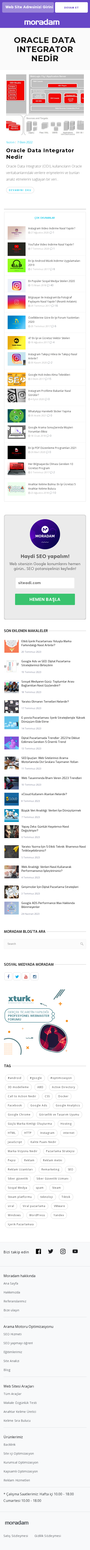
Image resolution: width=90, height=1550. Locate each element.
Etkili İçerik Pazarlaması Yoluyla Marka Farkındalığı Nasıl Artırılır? (46, 643)
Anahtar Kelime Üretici (19, 1412)
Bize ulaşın (11, 1310)
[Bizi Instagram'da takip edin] (63, 1251)
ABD (40, 1087)
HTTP (28, 1133)
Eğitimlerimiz (12, 1352)
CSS (47, 1096)
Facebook (15, 1105)
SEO (70, 1169)
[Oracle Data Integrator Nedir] (45, 104)
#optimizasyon (61, 1078)
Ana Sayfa (10, 1283)
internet (68, 1133)
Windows (14, 1215)
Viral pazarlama (34, 1206)
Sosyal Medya (17, 1188)
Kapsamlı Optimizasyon (20, 1471)
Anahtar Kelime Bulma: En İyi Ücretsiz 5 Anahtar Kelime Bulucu (52, 486)
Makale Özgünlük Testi (20, 1403)
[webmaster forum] (36, 1022)
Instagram (47, 1133)
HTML (12, 1133)
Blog (6, 1370)
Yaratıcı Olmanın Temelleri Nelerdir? (45, 701)
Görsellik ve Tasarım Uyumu (59, 1114)
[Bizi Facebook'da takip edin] (38, 1251)
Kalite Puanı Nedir (43, 1142)
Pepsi (12, 1160)
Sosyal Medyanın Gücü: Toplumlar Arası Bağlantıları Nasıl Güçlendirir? (47, 683)
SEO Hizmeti (12, 1334)
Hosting (66, 1124)
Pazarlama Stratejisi (60, 1151)
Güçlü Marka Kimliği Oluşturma (30, 1124)
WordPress (37, 1215)
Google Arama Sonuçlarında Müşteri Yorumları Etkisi (50, 429)
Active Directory (63, 1087)
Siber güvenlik (18, 1178)
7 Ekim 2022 (25, 142)
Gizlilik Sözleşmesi (48, 1536)
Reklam (29, 1160)
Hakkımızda (11, 1292)
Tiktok (66, 1197)
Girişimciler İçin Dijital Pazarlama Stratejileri (49, 887)
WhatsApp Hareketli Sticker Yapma (49, 411)
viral (11, 1206)
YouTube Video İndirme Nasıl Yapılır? (51, 244)
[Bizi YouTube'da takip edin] (75, 1251)
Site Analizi (11, 1361)
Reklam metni (52, 1160)
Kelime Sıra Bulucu (17, 1420)
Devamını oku (20, 190)
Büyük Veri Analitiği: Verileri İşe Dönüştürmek (51, 810)
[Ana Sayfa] (41, 22)
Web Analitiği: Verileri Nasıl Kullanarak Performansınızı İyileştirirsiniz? (46, 869)
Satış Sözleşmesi (15, 1536)
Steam (56, 1188)
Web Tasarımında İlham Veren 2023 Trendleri (51, 778)
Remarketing (50, 1169)
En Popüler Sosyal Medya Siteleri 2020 (51, 281)
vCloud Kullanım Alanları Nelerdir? (44, 794)
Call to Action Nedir (22, 1096)
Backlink (9, 1444)
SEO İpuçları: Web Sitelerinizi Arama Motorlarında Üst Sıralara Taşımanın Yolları (49, 760)
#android (14, 1078)
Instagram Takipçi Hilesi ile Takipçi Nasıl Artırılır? (52, 356)
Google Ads (38, 1105)
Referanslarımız (14, 1301)
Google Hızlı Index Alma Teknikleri (49, 375)
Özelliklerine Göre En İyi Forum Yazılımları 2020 (53, 320)
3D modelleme (18, 1087)
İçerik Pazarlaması (21, 1224)
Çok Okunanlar (45, 217)
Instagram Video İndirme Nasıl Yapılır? (51, 228)
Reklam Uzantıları (20, 1169)
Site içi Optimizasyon (18, 1453)
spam (40, 1188)
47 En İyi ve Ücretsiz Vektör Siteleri (49, 338)
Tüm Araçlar (12, 1394)
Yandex (59, 1215)
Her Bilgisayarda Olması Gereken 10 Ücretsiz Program (50, 466)
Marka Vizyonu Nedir (23, 1151)
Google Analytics (68, 1105)
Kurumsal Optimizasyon (20, 1462)
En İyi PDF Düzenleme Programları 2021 (52, 448)
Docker (63, 1096)
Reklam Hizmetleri (16, 1480)
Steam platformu (20, 1197)
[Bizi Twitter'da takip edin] (50, 1251)
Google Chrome (19, 1114)
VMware (59, 1206)
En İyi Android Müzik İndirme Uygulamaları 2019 (54, 263)
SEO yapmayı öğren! (18, 1343)
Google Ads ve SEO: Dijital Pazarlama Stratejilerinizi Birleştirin (45, 663)
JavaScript (15, 1142)
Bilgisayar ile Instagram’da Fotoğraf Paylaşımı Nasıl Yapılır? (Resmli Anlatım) (52, 299)
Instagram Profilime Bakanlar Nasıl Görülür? (49, 393)
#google (36, 1078)
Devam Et (71, 7)
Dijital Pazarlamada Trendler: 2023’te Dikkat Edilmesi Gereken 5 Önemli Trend (50, 740)
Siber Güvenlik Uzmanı (52, 1178)
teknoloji (46, 1197)
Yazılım (10, 142)
